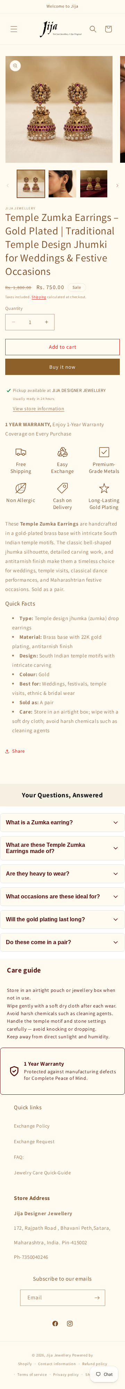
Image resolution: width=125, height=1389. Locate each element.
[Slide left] (7, 185)
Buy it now (62, 367)
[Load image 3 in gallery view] (94, 184)
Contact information (57, 1363)
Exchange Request (34, 1141)
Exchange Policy (32, 1126)
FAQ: (19, 1157)
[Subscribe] (97, 1298)
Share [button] (18, 751)
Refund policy (94, 1363)
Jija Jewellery (58, 1355)
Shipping (39, 297)
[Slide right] (117, 185)
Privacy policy (66, 1374)
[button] (14, 29)
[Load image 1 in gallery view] (31, 184)
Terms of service (32, 1374)
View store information (38, 408)
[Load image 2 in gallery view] (62, 184)
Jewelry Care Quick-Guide (42, 1173)
